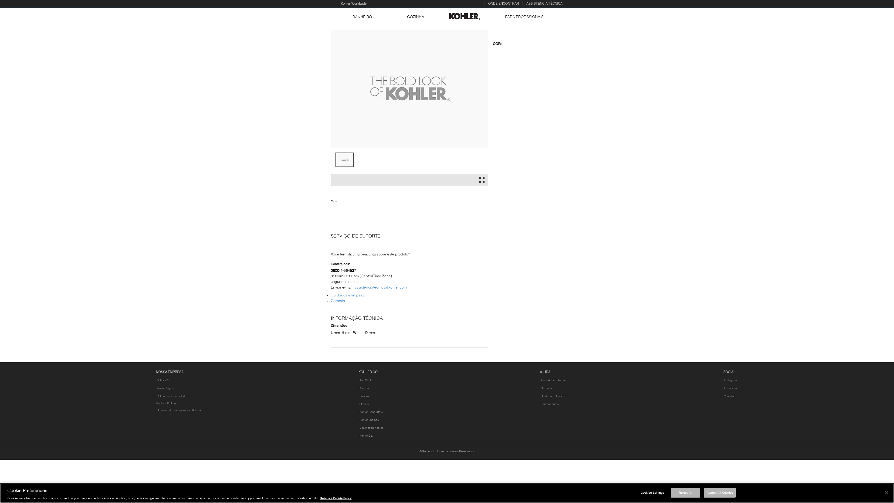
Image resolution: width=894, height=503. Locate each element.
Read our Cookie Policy (336, 498)
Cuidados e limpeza (348, 295)
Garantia (338, 301)
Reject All (685, 492)
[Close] (886, 493)
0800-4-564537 (343, 271)
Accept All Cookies (720, 492)
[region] (447, 493)
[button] (344, 160)
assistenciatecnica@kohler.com (380, 287)
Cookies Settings (166, 403)
